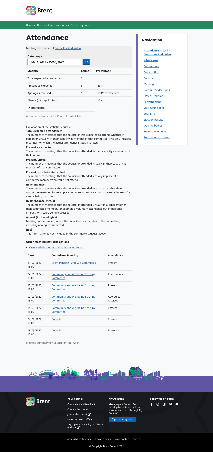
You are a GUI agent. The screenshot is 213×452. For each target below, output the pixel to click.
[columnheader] (38, 255)
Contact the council (78, 409)
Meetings (149, 84)
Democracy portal (81, 25)
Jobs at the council (77, 414)
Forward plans (152, 102)
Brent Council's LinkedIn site (164, 404)
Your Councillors (154, 107)
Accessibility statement (79, 439)
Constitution (151, 72)
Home (29, 25)
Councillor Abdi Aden (68, 48)
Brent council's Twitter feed (170, 404)
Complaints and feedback (81, 404)
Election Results (153, 119)
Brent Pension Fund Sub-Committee (74, 262)
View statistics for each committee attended (56, 247)
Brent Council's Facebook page (151, 404)
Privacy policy (121, 439)
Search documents (155, 131)
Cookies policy (103, 439)
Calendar (149, 78)
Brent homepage (38, 401)
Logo (39, 10)
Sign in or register (122, 419)
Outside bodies (153, 125)
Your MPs (149, 113)
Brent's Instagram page (157, 404)
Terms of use (139, 439)
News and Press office (79, 419)
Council (56, 319)
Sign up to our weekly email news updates (85, 426)
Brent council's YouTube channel (176, 404)
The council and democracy (52, 25)
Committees (151, 66)
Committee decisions (157, 90)
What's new (151, 60)
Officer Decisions (154, 96)
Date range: (35, 56)
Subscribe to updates (157, 137)
